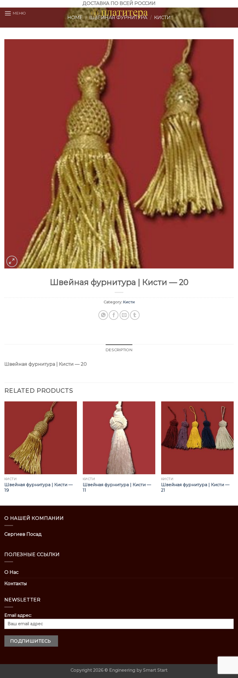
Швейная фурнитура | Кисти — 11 (117, 487)
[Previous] (4, 453)
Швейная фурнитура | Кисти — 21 (195, 487)
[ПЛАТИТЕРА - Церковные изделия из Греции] (119, 13)
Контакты (15, 583)
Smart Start (155, 670)
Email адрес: (18, 615)
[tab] (119, 350)
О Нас (11, 572)
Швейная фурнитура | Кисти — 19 (38, 487)
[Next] (233, 453)
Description (119, 350)
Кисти (129, 302)
